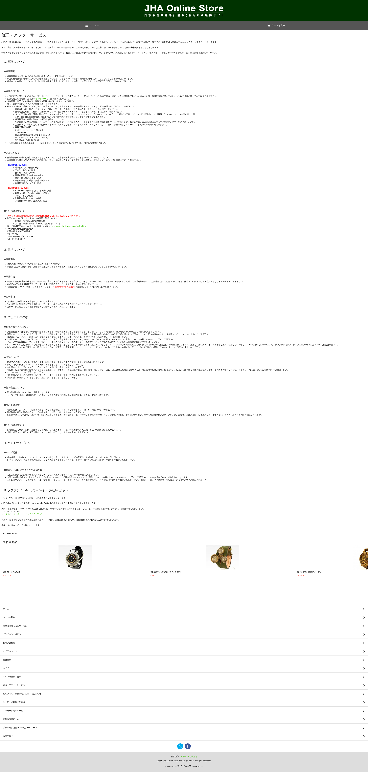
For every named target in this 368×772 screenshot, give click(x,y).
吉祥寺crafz (40, 99)
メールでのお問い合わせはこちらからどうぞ (21, 514)
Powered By (170, 767)
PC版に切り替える (189, 756)
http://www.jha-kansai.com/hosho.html (69, 226)
